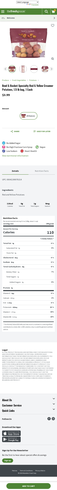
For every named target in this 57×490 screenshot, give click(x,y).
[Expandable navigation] (3, 11)
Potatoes (33, 80)
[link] (42, 131)
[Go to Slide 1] (12, 69)
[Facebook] (49, 419)
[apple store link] (11, 435)
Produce (5, 80)
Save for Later (43, 131)
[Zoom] (53, 59)
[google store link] (11, 441)
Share (16, 131)
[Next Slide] (51, 69)
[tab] (15, 171)
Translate (35, 5)
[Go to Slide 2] (23, 69)
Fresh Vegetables (19, 80)
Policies (14, 471)
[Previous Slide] (5, 69)
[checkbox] (52, 25)
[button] (46, 11)
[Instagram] (53, 419)
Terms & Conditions (26, 471)
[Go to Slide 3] (34, 69)
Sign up (7, 460)
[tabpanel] (28, 253)
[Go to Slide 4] (45, 69)
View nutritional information (15, 155)
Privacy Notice (40, 471)
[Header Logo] (16, 12)
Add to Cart (28, 486)
